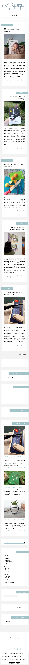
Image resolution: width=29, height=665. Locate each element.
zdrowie (6, 577)
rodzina (6, 573)
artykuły (6, 555)
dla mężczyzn (8, 561)
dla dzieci (7, 558)
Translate (16, 598)
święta (6, 581)
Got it (18, 663)
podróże (6, 568)
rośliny (6, 574)
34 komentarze (21, 530)
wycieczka (7, 576)
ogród (6, 566)
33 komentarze (14, 347)
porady (6, 569)
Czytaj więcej (8, 148)
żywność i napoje (9, 582)
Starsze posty (22, 354)
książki (6, 563)
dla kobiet (7, 560)
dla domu (7, 557)
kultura (6, 565)
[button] (14, 15)
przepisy (6, 571)
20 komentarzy (14, 212)
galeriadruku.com (13, 267)
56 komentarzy (21, 496)
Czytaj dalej (7, 80)
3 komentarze (14, 82)
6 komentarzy (14, 150)
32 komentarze (14, 277)
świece (6, 579)
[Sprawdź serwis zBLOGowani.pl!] (14, 638)
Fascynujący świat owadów (13, 487)
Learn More (11, 663)
